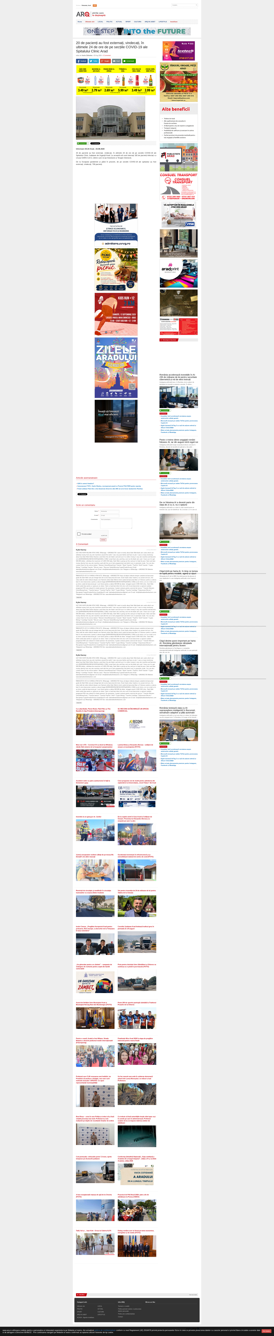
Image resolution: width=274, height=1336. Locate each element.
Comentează (83, 143)
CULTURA (137, 22)
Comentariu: (94, 519)
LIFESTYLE (163, 22)
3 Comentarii (107, 55)
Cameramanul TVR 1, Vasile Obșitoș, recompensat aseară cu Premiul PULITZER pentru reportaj (109, 486)
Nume (96, 511)
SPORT (128, 22)
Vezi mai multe (193, 1294)
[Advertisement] (116, 186)
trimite (103, 540)
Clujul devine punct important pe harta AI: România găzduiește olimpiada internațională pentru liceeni (177, 643)
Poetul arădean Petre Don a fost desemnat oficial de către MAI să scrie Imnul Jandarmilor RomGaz (110, 489)
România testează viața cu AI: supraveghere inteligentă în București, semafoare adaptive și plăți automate (177, 710)
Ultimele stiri (89, 22)
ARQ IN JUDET (150, 22)
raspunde (79, 597)
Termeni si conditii (123, 1306)
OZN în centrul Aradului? (85, 483)
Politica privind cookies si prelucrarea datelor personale (129, 1310)
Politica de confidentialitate (126, 1314)
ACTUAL (119, 22)
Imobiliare (173, 22)
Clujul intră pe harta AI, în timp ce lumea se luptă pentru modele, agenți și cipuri (178, 572)
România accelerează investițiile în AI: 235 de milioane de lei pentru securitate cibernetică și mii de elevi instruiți (178, 377)
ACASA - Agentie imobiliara (85, 1317)
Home (80, 22)
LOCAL (100, 22)
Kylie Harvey (81, 550)
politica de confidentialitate (105, 1330)
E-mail (96, 515)
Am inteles (266, 1331)
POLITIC (109, 22)
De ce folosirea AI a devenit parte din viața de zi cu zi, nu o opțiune (177, 503)
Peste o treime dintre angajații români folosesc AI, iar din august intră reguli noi (178, 441)
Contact (120, 1317)
